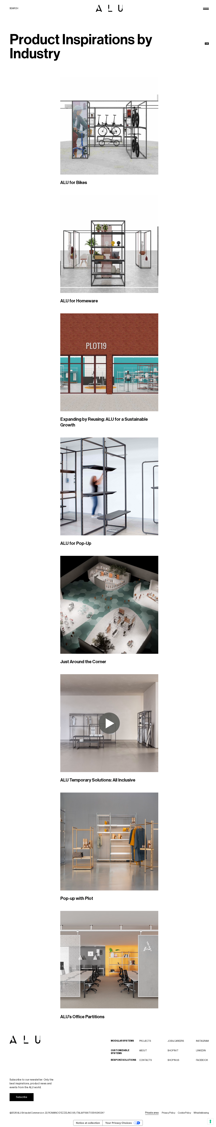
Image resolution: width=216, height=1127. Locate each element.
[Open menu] (206, 9)
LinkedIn (201, 1050)
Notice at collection (88, 1122)
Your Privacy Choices (118, 1122)
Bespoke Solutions (123, 1060)
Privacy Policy (168, 1113)
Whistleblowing (201, 1113)
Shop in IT (173, 1050)
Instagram (202, 1041)
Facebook (202, 1060)
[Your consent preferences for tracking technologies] (210, 1121)
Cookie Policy (184, 1113)
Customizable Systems (120, 1052)
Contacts (145, 1060)
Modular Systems (122, 1040)
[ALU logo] (109, 8)
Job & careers (176, 1041)
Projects (145, 1041)
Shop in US (173, 1060)
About (143, 1050)
